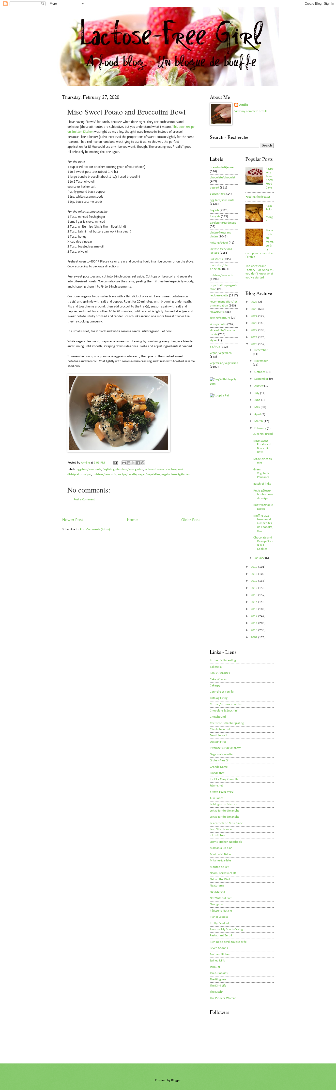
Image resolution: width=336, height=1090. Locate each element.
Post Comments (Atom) (95, 529)
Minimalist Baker (220, 854)
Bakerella (216, 667)
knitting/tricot (219, 242)
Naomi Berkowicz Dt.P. (224, 873)
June (257, 400)
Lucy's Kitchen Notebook (226, 841)
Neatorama (217, 885)
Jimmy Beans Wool (222, 791)
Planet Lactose (219, 916)
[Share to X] (133, 462)
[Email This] (124, 462)
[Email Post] (115, 462)
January (259, 558)
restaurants (217, 311)
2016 (254, 588)
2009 (254, 637)
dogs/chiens (218, 193)
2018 (254, 574)
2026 (254, 302)
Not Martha (217, 891)
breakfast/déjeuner (222, 167)
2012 (254, 616)
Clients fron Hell (220, 729)
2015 (254, 595)
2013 (254, 609)
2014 (254, 602)
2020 (254, 344)
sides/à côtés (218, 324)
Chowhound (218, 716)
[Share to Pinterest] (142, 462)
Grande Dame (219, 767)
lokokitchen (217, 835)
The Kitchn (217, 991)
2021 (254, 337)
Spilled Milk (217, 960)
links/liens (216, 259)
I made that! (217, 773)
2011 (254, 623)
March (259, 421)
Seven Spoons (219, 948)
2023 (254, 323)
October (260, 372)
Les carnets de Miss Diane (226, 823)
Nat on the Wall (220, 879)
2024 (254, 316)
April (257, 414)
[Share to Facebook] (138, 462)
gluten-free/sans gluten (128, 469)
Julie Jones (216, 798)
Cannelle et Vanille (221, 691)
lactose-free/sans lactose (161, 469)
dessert (214, 187)
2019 (254, 566)
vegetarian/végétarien (175, 474)
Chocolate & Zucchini (224, 710)
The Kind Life (218, 985)
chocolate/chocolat (222, 177)
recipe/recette (127, 474)
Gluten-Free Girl (220, 760)
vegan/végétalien (149, 474)
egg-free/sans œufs (89, 469)
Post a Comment (84, 499)
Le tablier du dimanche (224, 810)
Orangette (216, 904)
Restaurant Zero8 (221, 935)
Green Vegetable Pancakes (261, 473)
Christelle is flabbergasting (227, 723)
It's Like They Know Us (224, 779)
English (107, 469)
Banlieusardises (220, 673)
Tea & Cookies (219, 973)
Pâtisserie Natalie (221, 910)
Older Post (190, 520)
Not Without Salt (220, 898)
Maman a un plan (221, 848)
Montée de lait (219, 867)
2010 (254, 630)
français (215, 216)
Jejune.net (216, 785)
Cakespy (215, 685)
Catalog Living (219, 698)
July (257, 393)
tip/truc (215, 347)
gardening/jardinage (223, 222)
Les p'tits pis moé (221, 829)
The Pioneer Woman (223, 998)
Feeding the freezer (257, 196)
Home (132, 520)
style (213, 340)
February (260, 428)
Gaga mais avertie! (221, 754)
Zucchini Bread (263, 434)
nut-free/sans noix (105, 474)
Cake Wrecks (218, 679)
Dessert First (218, 741)
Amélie (243, 104)
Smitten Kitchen (220, 954)
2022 (254, 330)
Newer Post (72, 520)
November (261, 361)
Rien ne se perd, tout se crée (228, 942)
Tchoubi (215, 967)
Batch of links (262, 483)
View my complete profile (250, 111)
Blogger (176, 1080)
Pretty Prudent (219, 923)
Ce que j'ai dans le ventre (226, 704)
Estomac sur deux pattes (225, 748)
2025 (254, 309)
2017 (254, 580)
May (257, 407)
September (261, 378)
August (259, 386)
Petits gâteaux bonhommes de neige (263, 494)
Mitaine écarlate (220, 860)
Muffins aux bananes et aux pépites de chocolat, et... (263, 523)
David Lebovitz (219, 735)
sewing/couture (220, 318)
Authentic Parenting (223, 660)
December (261, 350)
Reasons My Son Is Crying (226, 929)
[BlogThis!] (128, 462)
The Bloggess (218, 979)
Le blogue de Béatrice (223, 804)
